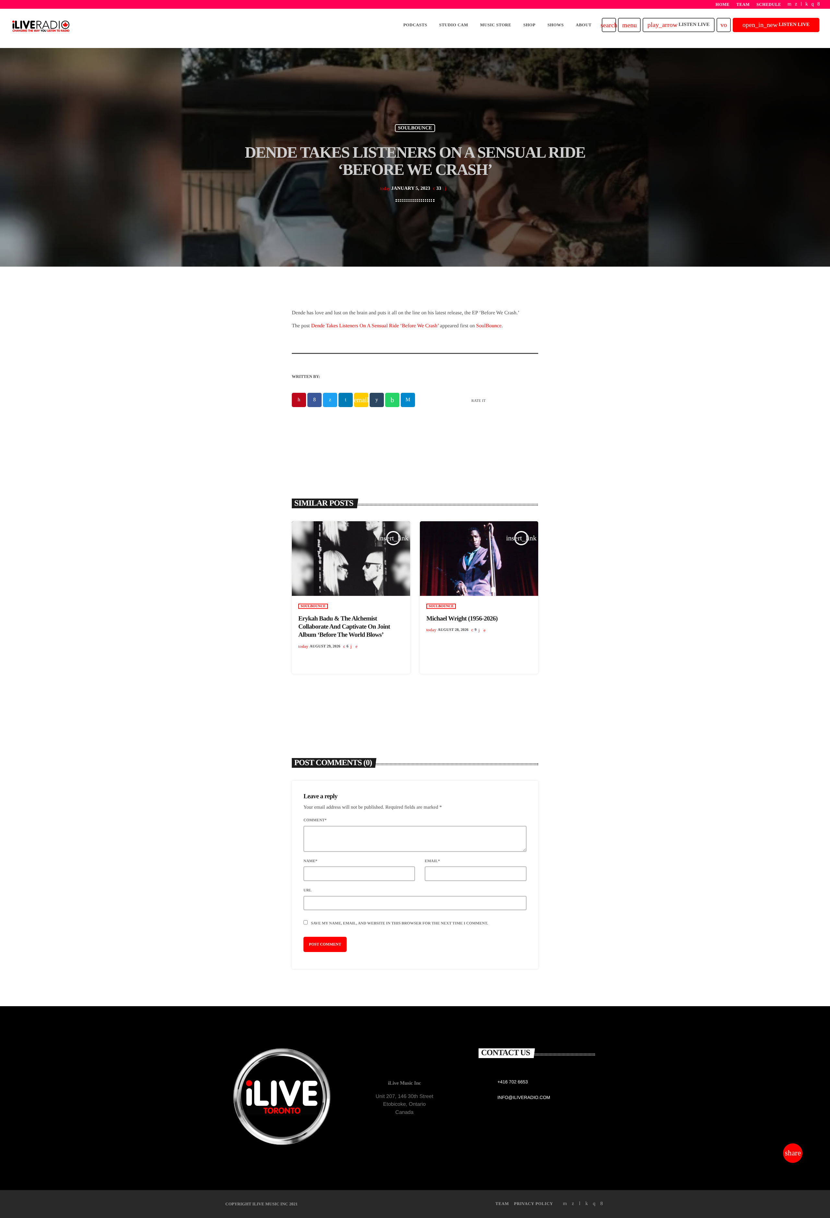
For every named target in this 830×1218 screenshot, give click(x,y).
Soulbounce (415, 128)
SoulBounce (489, 326)
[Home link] (40, 25)
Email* (432, 861)
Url (307, 890)
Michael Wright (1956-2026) (462, 618)
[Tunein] (801, 4)
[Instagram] (812, 4)
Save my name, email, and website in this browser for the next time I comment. (399, 923)
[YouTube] (790, 4)
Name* (310, 861)
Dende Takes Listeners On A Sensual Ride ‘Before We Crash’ (375, 326)
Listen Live (678, 24)
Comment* (314, 820)
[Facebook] (818, 4)
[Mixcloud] (806, 4)
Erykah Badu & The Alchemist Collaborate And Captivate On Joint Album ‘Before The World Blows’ (344, 626)
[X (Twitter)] (796, 4)
